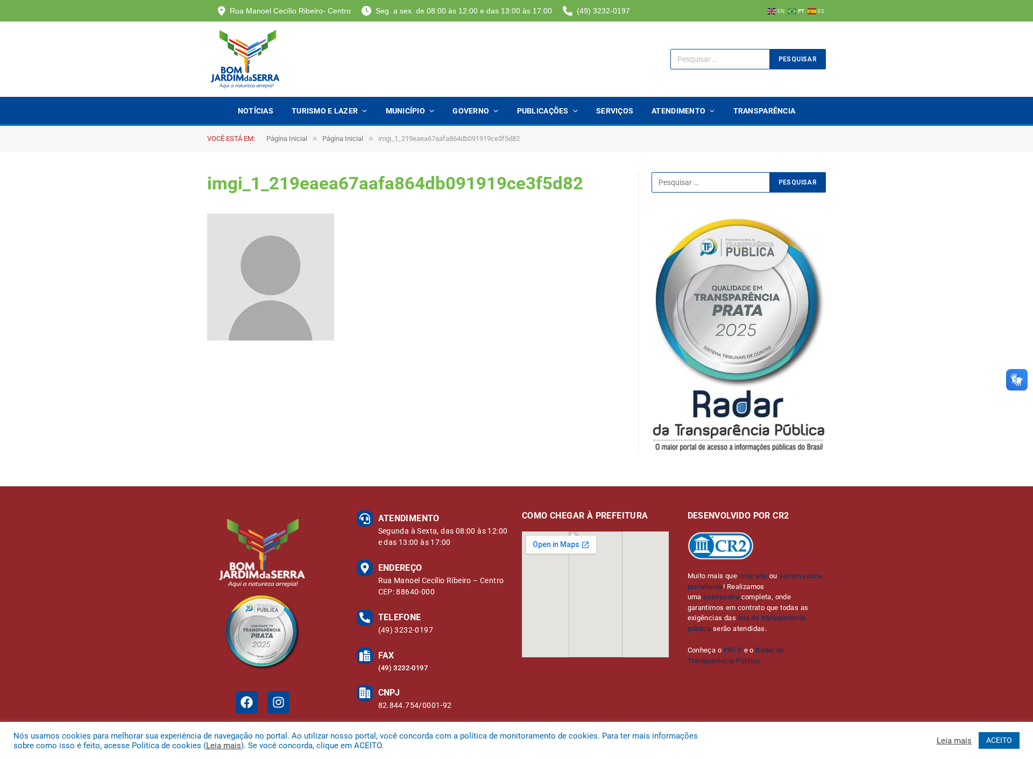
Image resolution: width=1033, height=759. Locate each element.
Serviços (614, 111)
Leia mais (223, 745)
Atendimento (678, 111)
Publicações (543, 111)
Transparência (764, 111)
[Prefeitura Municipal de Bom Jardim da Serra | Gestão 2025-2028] (245, 59)
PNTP (733, 650)
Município (406, 111)
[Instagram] (278, 702)
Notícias (255, 111)
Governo (470, 111)
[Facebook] (247, 702)
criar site (753, 576)
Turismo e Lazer (325, 111)
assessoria (721, 597)
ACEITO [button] (999, 740)
